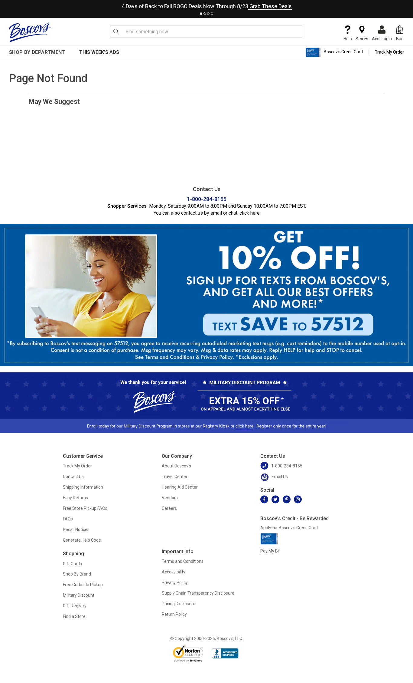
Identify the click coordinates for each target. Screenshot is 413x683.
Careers (169, 508)
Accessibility (173, 571)
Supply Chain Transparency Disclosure (198, 593)
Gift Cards (72, 563)
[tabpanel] (206, 5)
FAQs (68, 518)
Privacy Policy (175, 582)
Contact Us (73, 476)
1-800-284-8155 (206, 199)
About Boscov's (176, 466)
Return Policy (174, 614)
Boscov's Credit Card (343, 52)
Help (347, 38)
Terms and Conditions (182, 561)
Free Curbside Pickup (83, 584)
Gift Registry (74, 605)
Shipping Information (83, 487)
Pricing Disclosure (178, 603)
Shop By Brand (77, 574)
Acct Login (382, 38)
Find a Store (74, 616)
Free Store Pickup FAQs (85, 508)
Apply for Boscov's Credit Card (289, 527)
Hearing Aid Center (180, 487)
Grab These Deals (270, 6)
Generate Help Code (82, 540)
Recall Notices (76, 529)
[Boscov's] (30, 32)
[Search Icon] (116, 31)
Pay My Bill (270, 551)
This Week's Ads (99, 52)
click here (249, 213)
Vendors (170, 497)
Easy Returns (75, 497)
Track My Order (389, 52)
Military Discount (78, 595)
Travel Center (174, 476)
